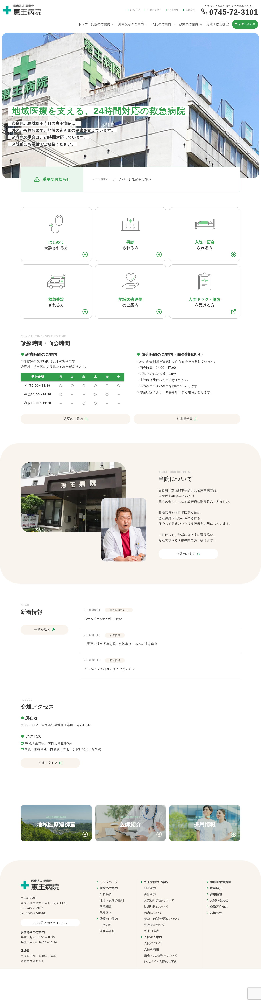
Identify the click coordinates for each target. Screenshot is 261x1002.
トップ (83, 24)
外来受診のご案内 (131, 24)
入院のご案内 (161, 24)
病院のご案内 (100, 24)
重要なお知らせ (119, 610)
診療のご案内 (189, 24)
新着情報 (115, 635)
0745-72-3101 (34, 908)
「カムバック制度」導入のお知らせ (109, 669)
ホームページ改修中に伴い (132, 179)
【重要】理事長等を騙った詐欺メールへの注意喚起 (120, 644)
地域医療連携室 (217, 24)
